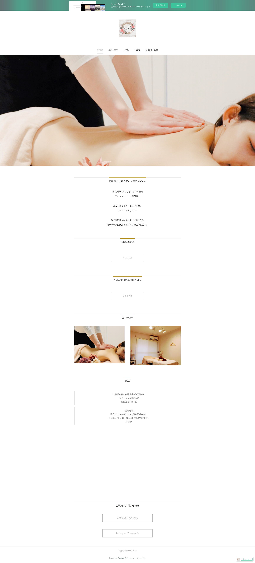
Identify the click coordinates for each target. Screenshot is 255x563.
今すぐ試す (160, 5)
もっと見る (127, 258)
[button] (100, 50)
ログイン (178, 5)
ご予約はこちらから (127, 518)
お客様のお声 (152, 50)
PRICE (137, 50)
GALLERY (113, 50)
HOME (100, 50)
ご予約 (126, 50)
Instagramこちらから (127, 533)
